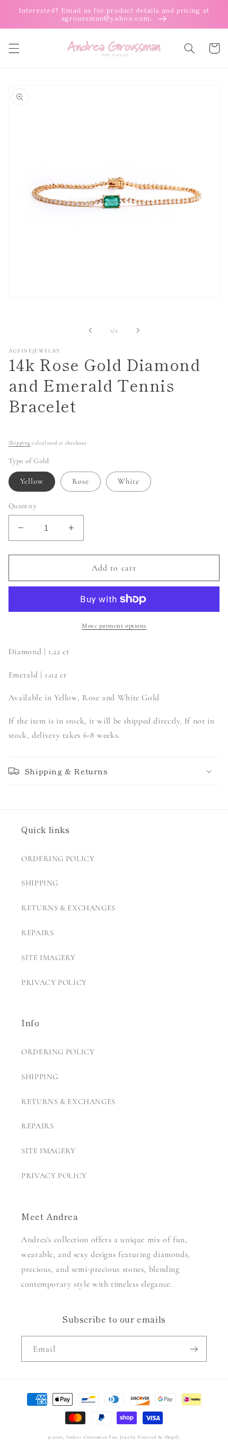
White (128, 481)
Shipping (19, 442)
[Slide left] (90, 330)
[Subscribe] (194, 1349)
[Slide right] (138, 330)
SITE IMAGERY (48, 957)
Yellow (31, 481)
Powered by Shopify (159, 1437)
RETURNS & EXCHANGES (68, 907)
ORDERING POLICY (57, 858)
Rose (80, 481)
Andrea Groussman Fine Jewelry (101, 1437)
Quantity (22, 505)
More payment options (114, 625)
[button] (14, 48)
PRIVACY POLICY (54, 982)
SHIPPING (39, 883)
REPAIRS (37, 932)
